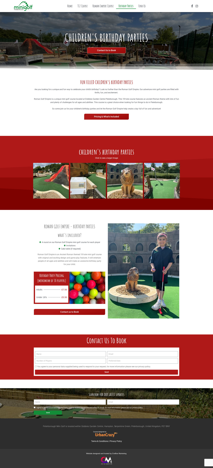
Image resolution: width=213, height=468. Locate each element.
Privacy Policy (116, 441)
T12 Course (83, 6)
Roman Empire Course (103, 6)
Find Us (142, 6)
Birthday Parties (126, 6)
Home (70, 6)
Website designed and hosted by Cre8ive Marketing (106, 453)
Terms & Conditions (99, 441)
